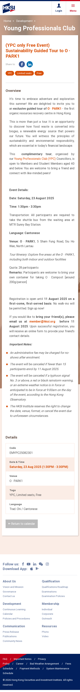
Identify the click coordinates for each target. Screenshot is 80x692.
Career (19, 663)
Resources (49, 626)
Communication (14, 626)
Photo (45, 631)
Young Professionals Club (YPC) (35, 159)
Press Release (11, 631)
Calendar (8, 613)
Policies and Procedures (16, 618)
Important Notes (22, 659)
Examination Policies (53, 596)
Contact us (9, 596)
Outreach (47, 618)
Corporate (47, 613)
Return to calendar (22, 524)
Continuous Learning (14, 609)
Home (7, 21)
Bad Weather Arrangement (44, 663)
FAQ (5, 659)
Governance (9, 591)
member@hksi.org (42, 321)
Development (24, 21)
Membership (50, 604)
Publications (10, 636)
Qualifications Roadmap (55, 587)
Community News (12, 641)
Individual (47, 609)
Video (45, 636)
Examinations (49, 591)
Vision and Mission (13, 587)
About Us (9, 581)
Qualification (51, 581)
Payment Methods (30, 668)
